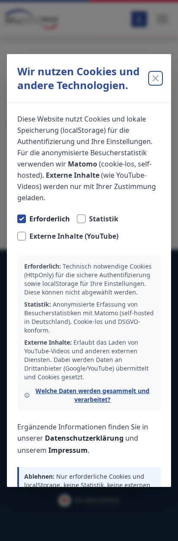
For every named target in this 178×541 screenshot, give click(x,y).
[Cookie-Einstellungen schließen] (155, 78)
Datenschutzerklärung (84, 438)
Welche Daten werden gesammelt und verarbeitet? (92, 395)
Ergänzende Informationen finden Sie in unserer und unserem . (82, 438)
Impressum (68, 450)
